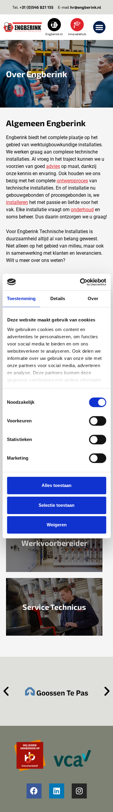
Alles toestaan (56, 485)
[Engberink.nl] (54, 24)
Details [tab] (57, 298)
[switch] (97, 421)
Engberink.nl (54, 34)
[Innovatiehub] (77, 24)
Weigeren (57, 524)
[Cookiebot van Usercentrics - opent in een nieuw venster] (80, 282)
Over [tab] (93, 298)
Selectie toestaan (56, 505)
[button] (99, 27)
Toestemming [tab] (21, 298)
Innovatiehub (77, 34)
